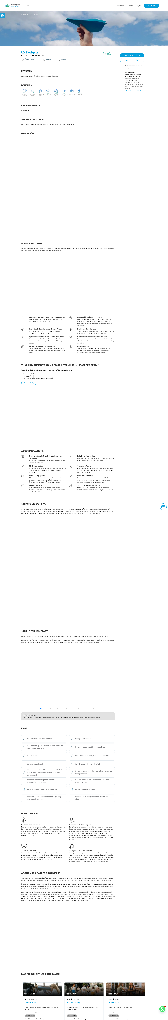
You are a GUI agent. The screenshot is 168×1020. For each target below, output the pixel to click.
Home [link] (23, 14)
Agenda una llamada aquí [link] (133, 90)
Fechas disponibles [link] (132, 55)
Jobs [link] (27, 14)
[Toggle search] (28, 5)
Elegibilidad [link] (120, 5)
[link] (2, 15)
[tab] (41, 709)
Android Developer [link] (74, 1002)
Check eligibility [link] (29, 383)
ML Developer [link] (114, 1002)
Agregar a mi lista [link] (132, 60)
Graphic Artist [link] (30, 1002)
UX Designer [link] (34, 14)
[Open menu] (162, 6)
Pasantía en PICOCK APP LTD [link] (32, 56)
